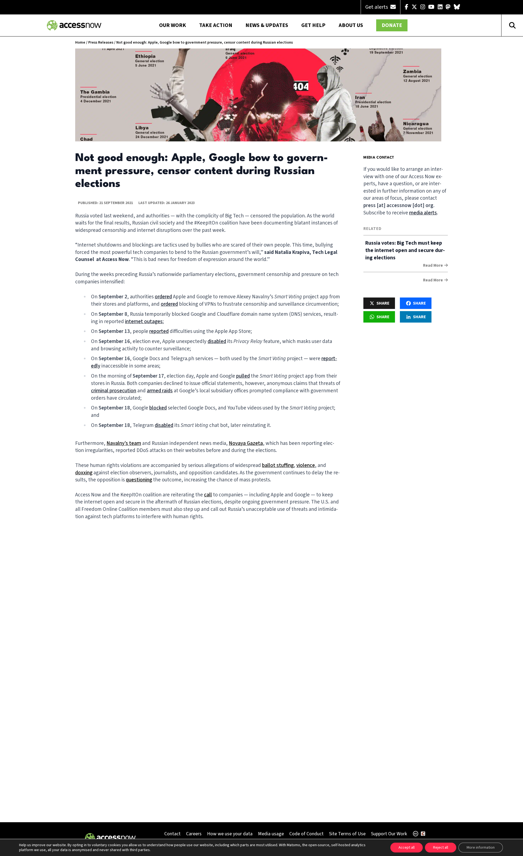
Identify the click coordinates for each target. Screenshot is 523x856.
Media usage (271, 833)
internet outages (144, 321)
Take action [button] (215, 25)
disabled (217, 341)
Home (80, 42)
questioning (139, 480)
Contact (172, 833)
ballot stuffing (278, 465)
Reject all (440, 847)
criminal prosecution (113, 390)
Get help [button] (313, 25)
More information (481, 847)
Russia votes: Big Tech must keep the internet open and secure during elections (405, 250)
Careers (194, 833)
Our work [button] (172, 25)
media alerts (423, 213)
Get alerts (377, 7)
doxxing (83, 472)
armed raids (160, 390)
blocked (158, 408)
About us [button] (351, 25)
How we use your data (230, 833)
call (208, 495)
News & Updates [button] (266, 25)
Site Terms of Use (347, 833)
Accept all (407, 847)
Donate (392, 25)
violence (305, 465)
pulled (243, 376)
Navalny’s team (124, 443)
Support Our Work (389, 833)
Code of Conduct (306, 833)
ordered (163, 296)
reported (159, 331)
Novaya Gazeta (246, 443)
